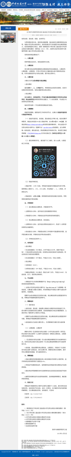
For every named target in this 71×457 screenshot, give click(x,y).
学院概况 (9, 10)
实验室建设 (50, 10)
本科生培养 (26, 10)
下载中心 (55, 10)
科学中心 (61, 10)
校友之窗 (67, 10)
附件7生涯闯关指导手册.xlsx (30, 448)
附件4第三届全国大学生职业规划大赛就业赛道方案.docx (36, 445)
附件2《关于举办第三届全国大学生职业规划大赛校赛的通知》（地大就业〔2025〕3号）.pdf (44, 441)
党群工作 (44, 10)
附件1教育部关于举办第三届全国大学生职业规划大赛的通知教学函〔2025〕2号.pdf (42, 443)
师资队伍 (15, 10)
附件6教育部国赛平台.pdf (29, 447)
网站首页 (3, 10)
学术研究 (21, 10)
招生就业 (38, 10)
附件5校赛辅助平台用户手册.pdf (31, 446)
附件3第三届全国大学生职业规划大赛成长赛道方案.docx (36, 440)
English (66, 4)
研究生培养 (32, 10)
